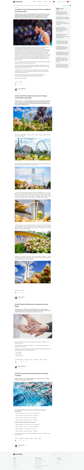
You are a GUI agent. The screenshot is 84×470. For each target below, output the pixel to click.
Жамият (26, 359)
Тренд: (14, 5)
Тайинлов (21, 5)
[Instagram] (15, 84)
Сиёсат (14, 461)
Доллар (26, 438)
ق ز (66, 1)
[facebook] (60, 454)
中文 (64, 1)
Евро (16, 438)
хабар (16, 434)
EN (62, 1)
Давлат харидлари (38, 467)
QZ (59, 1)
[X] (26, 84)
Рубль (35, 438)
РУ (60, 1)
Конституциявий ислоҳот (38, 5)
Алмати (41, 359)
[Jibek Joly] (65, 5)
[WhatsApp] (18, 84)
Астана (20, 81)
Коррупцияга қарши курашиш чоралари (42, 465)
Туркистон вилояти (19, 359)
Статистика (35, 359)
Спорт (16, 81)
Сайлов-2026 (46, 5)
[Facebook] (24, 84)
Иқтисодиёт (21, 438)
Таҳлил (50, 1)
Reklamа (58, 463)
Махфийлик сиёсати (38, 461)
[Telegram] (21, 84)
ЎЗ (67, 1)
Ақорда (17, 5)
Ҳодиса (25, 5)
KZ (57, 1)
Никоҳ (30, 359)
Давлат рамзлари (38, 463)
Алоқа (58, 461)
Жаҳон (14, 467)
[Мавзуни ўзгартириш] (54, 1)
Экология (17, 290)
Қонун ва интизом (30, 5)
